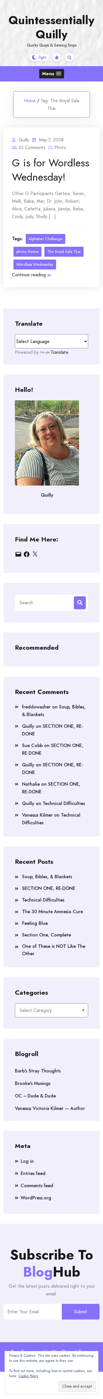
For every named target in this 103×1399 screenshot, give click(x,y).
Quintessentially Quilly (51, 27)
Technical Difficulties (64, 803)
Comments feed (37, 1185)
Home (29, 100)
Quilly (28, 726)
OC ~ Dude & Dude (35, 1096)
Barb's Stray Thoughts (38, 1071)
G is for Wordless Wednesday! (50, 170)
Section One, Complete (46, 935)
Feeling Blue (35, 923)
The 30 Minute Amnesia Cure (52, 911)
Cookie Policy (28, 1376)
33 (31, 147)
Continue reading (29, 274)
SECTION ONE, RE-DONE (48, 888)
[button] (51, 73)
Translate (59, 352)
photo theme (27, 251)
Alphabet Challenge (45, 239)
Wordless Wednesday (34, 264)
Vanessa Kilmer (37, 815)
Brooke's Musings (32, 1083)
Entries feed (33, 1173)
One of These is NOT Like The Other (53, 950)
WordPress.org (36, 1198)
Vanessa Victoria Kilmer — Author (50, 1108)
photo (60, 147)
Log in (27, 1161)
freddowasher (36, 707)
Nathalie (31, 784)
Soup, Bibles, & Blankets (47, 876)
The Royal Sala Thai (64, 251)
